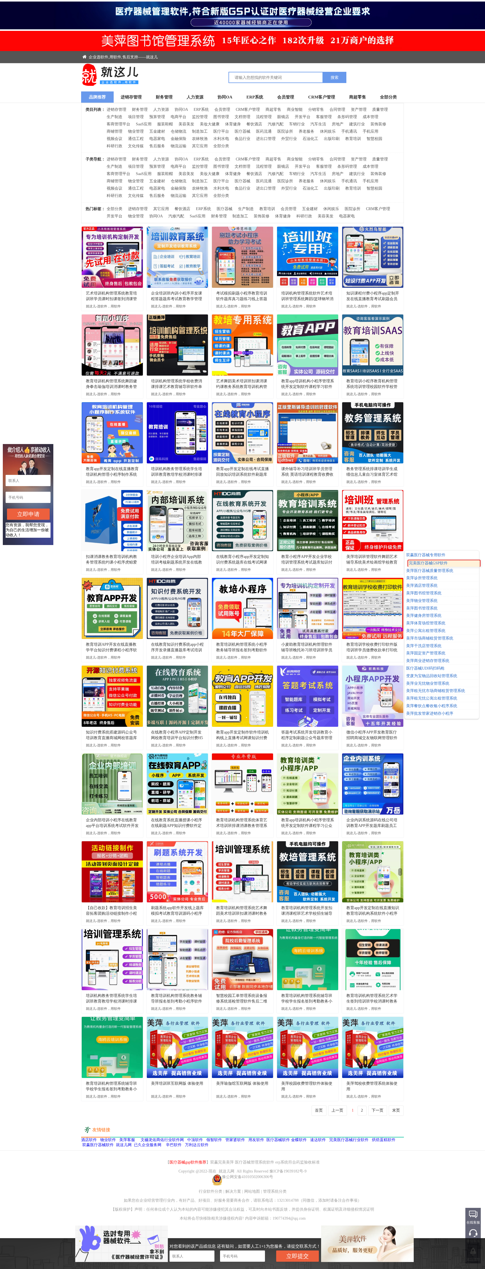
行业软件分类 (210, 1191)
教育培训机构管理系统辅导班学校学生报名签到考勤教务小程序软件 (306, 999)
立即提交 (297, 1256)
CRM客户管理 (321, 97)
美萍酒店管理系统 (422, 585)
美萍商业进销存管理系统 (427, 661)
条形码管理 (347, 117)
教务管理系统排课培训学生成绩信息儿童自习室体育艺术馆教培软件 (371, 472)
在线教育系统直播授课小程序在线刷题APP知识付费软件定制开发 (176, 823)
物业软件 (108, 1140)
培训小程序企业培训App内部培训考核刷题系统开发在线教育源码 (176, 560)
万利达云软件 (197, 1145)
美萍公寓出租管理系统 (425, 631)
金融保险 (178, 139)
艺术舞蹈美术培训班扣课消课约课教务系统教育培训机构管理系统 (241, 384)
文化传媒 (136, 146)
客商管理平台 (118, 124)
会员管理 (285, 97)
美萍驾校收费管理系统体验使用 (371, 1086)
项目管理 (136, 117)
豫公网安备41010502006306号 (247, 1177)
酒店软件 (89, 1140)
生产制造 (114, 117)
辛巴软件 (174, 1145)
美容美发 (186, 124)
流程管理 (264, 117)
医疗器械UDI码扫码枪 (425, 668)
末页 (396, 1110)
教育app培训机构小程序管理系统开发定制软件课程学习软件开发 (307, 384)
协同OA (225, 97)
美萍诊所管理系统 (422, 578)
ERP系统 (254, 97)
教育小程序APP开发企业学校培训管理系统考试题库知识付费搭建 (306, 560)
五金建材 (157, 131)
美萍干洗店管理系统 (423, 646)
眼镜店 (283, 117)
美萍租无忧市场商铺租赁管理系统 (435, 691)
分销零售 (316, 109)
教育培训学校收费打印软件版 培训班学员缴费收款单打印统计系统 (371, 647)
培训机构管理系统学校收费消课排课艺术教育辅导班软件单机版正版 (176, 384)
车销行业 (297, 124)
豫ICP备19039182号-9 (287, 1171)
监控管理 (200, 117)
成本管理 (370, 117)
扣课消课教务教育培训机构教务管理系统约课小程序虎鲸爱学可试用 (111, 560)
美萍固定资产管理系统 (425, 653)
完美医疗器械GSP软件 (425, 562)
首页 (319, 1110)
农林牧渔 (200, 139)
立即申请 (28, 514)
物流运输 (178, 146)
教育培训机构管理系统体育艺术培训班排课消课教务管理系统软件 (241, 823)
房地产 (338, 124)
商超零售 (357, 97)
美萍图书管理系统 (422, 608)
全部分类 (388, 97)
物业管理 (136, 131)
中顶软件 (195, 1140)
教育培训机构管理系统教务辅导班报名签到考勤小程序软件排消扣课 (176, 999)
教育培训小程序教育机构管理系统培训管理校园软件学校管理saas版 (371, 384)
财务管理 (164, 97)
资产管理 (359, 109)
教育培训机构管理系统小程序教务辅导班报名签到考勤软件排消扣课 (241, 647)
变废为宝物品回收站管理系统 (431, 676)
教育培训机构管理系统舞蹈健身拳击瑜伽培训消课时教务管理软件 (111, 384)
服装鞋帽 (165, 124)
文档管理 (242, 117)
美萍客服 (127, 1140)
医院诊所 (285, 131)
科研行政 (114, 146)
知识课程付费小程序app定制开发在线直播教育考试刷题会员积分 (372, 296)
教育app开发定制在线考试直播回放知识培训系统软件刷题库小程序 (242, 472)
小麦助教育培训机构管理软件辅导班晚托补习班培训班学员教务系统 (306, 647)
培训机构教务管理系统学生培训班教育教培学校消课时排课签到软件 (176, 472)
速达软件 (318, 1140)
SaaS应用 (144, 124)
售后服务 (157, 146)
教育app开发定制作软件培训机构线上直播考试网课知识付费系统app (242, 735)
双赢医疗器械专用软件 (425, 555)
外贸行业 (289, 139)
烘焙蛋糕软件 (383, 1140)
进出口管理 (266, 139)
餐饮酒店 (254, 124)
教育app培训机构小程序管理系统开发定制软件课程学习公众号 (307, 823)
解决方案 (233, 1191)
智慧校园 (374, 139)
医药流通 (264, 131)
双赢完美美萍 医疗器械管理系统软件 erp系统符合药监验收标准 (265, 1162)
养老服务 (306, 131)
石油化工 (310, 139)
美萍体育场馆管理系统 (425, 623)
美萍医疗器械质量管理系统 (432, 571)
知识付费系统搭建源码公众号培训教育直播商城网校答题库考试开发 (111, 735)
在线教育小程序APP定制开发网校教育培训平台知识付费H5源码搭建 (177, 735)
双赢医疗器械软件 (98, 1145)
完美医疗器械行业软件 (349, 1140)
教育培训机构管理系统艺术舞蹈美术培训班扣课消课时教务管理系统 (241, 911)
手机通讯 (349, 131)
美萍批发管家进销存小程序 (429, 713)
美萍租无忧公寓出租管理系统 (431, 698)
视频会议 (114, 139)
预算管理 (157, 117)
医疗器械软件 (278, 1140)
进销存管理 (131, 97)
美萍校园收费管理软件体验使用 (306, 1086)
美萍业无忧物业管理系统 (427, 683)
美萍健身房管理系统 (423, 616)
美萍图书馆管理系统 (423, 593)
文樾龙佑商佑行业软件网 (162, 1140)
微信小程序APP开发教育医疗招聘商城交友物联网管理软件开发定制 (371, 735)
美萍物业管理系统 (422, 601)
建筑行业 (357, 124)
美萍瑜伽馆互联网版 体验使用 (242, 1083)
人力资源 (195, 97)
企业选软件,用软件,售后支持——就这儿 (123, 57)
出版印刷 (332, 139)
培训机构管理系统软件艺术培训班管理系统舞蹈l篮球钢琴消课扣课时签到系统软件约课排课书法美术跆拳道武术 (307, 296)
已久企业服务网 (147, 1145)
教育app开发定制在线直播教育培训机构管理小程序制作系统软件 (112, 472)
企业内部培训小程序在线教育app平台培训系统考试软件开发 (112, 823)
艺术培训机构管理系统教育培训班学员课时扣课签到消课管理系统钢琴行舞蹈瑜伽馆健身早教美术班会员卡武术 (111, 296)
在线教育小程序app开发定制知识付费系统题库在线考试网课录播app (242, 560)
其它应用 (200, 146)
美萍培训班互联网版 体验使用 (177, 1083)
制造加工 (200, 131)
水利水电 (221, 139)
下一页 (377, 1110)
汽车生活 (318, 124)
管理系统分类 (275, 1191)
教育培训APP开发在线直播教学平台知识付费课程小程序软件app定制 (111, 647)
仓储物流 (178, 131)
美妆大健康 (209, 124)
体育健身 (233, 124)
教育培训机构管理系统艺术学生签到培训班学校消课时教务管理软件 (371, 999)
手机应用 (370, 131)
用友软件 (256, 1140)
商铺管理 (114, 131)
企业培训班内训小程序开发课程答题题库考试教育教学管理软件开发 (176, 296)
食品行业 (242, 139)
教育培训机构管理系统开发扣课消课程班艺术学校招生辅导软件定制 (306, 911)
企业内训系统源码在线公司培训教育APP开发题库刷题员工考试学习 (371, 823)
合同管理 (337, 109)
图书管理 (221, 117)
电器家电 (157, 139)
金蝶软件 (299, 1140)
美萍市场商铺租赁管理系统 (429, 638)
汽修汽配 (275, 124)
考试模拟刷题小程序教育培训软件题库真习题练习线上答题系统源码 (241, 296)
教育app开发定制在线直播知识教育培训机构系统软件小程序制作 (372, 911)
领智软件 (214, 1140)
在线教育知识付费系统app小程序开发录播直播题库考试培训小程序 (177, 647)
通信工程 (136, 139)
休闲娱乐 (328, 131)
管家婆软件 (235, 1140)
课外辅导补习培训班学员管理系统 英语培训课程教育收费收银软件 (307, 472)
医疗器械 (242, 131)
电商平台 (178, 117)
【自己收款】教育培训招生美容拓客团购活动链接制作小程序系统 (111, 911)
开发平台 (302, 117)
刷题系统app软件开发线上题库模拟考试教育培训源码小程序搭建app (177, 911)
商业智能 (295, 109)
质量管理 (380, 109)
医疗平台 (221, 131)
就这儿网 (124, 1145)
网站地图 (252, 1191)
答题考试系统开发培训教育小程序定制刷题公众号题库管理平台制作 (306, 735)
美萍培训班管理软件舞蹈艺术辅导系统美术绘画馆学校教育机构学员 (371, 560)
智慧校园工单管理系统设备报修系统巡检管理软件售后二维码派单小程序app (241, 999)
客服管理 (324, 117)
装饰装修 (378, 124)
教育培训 (353, 139)
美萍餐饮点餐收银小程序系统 (431, 706)
